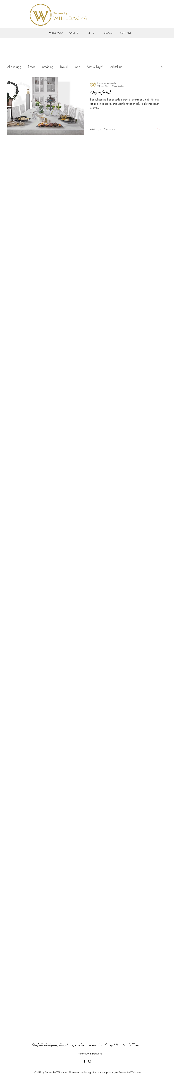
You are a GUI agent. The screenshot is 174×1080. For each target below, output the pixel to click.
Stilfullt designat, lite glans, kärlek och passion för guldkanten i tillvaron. (88, 1045)
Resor (31, 67)
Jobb (77, 67)
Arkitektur (116, 67)
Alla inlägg (14, 67)
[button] (162, 67)
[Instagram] (89, 1061)
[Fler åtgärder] (160, 84)
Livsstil (64, 67)
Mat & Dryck (95, 67)
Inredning (47, 67)
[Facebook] (84, 1061)
